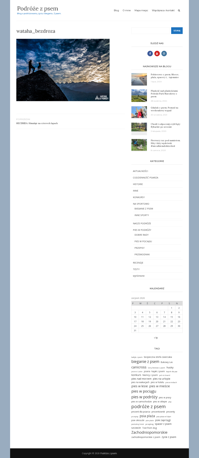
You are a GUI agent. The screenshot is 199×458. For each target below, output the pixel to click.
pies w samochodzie (141, 401)
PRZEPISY (139, 247)
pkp (169, 402)
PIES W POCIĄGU (143, 241)
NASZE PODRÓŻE (142, 223)
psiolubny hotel (137, 424)
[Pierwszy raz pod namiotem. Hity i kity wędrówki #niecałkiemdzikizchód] (139, 144)
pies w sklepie (160, 401)
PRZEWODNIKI (142, 254)
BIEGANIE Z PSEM (143, 208)
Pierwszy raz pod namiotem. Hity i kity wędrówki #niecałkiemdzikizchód (165, 143)
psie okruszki (137, 420)
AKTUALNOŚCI (140, 171)
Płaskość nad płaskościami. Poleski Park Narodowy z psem (164, 93)
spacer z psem (163, 424)
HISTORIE (138, 184)
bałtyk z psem (137, 357)
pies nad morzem (141, 378)
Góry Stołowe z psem (156, 368)
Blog (116, 10)
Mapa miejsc (141, 10)
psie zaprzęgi (163, 420)
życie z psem (169, 437)
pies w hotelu (157, 382)
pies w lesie (139, 386)
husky (170, 367)
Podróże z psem (37, 8)
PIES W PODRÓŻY (142, 229)
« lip (156, 337)
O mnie (127, 10)
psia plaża (147, 416)
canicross (138, 367)
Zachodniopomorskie (149, 432)
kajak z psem (158, 371)
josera (147, 371)
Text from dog (149, 427)
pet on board (164, 375)
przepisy (134, 416)
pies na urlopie (161, 378)
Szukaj (177, 30)
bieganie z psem (145, 361)
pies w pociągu (143, 391)
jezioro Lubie (136, 371)
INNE (135, 190)
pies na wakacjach (140, 382)
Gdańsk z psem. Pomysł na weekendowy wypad (164, 109)
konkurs (136, 375)
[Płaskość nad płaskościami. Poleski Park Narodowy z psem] (139, 95)
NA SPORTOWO (141, 203)
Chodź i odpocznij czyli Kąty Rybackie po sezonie (165, 125)
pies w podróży (144, 396)
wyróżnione (139, 275)
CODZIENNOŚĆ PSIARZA (145, 177)
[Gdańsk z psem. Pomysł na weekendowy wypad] (139, 111)
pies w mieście (159, 386)
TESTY (136, 269)
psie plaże (150, 420)
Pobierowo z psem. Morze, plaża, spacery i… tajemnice (165, 76)
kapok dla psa (171, 371)
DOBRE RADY (141, 234)
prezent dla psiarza (140, 411)
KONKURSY (139, 197)
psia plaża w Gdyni (163, 416)
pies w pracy (165, 397)
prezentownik (158, 411)
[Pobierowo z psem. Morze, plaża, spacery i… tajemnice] (139, 79)
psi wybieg (149, 424)
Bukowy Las (167, 362)
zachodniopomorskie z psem (145, 437)
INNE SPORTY (141, 215)
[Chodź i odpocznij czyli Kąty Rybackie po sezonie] (139, 126)
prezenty (170, 411)
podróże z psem (148, 406)
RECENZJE (138, 262)
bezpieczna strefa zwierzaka (158, 356)
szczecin (136, 427)
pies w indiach (171, 382)
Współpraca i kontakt (163, 10)
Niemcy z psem (150, 375)
